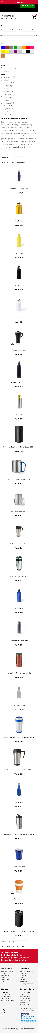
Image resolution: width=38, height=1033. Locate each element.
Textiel (3, 973)
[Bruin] (7, 47)
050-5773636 (9, 16)
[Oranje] (24, 47)
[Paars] (16, 52)
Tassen (3, 981)
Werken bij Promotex (27, 971)
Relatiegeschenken (7, 971)
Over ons (23, 973)
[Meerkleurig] (20, 47)
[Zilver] (32, 52)
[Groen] (16, 47)
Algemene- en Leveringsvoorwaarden (27, 983)
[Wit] (24, 52)
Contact (22, 977)
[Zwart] (28, 52)
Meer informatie (14, 6)
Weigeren (19, 10)
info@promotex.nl (11, 18)
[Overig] (11, 52)
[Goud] (3, 52)
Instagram (4, 1015)
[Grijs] (11, 47)
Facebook (4, 1013)
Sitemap (23, 979)
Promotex (19, 2)
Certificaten (24, 975)
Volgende (21, 162)
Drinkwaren (5, 979)
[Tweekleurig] (20, 52)
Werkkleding (5, 975)
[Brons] (3, 56)
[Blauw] (3, 47)
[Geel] (7, 52)
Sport (3, 977)
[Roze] (32, 47)
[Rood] (28, 47)
